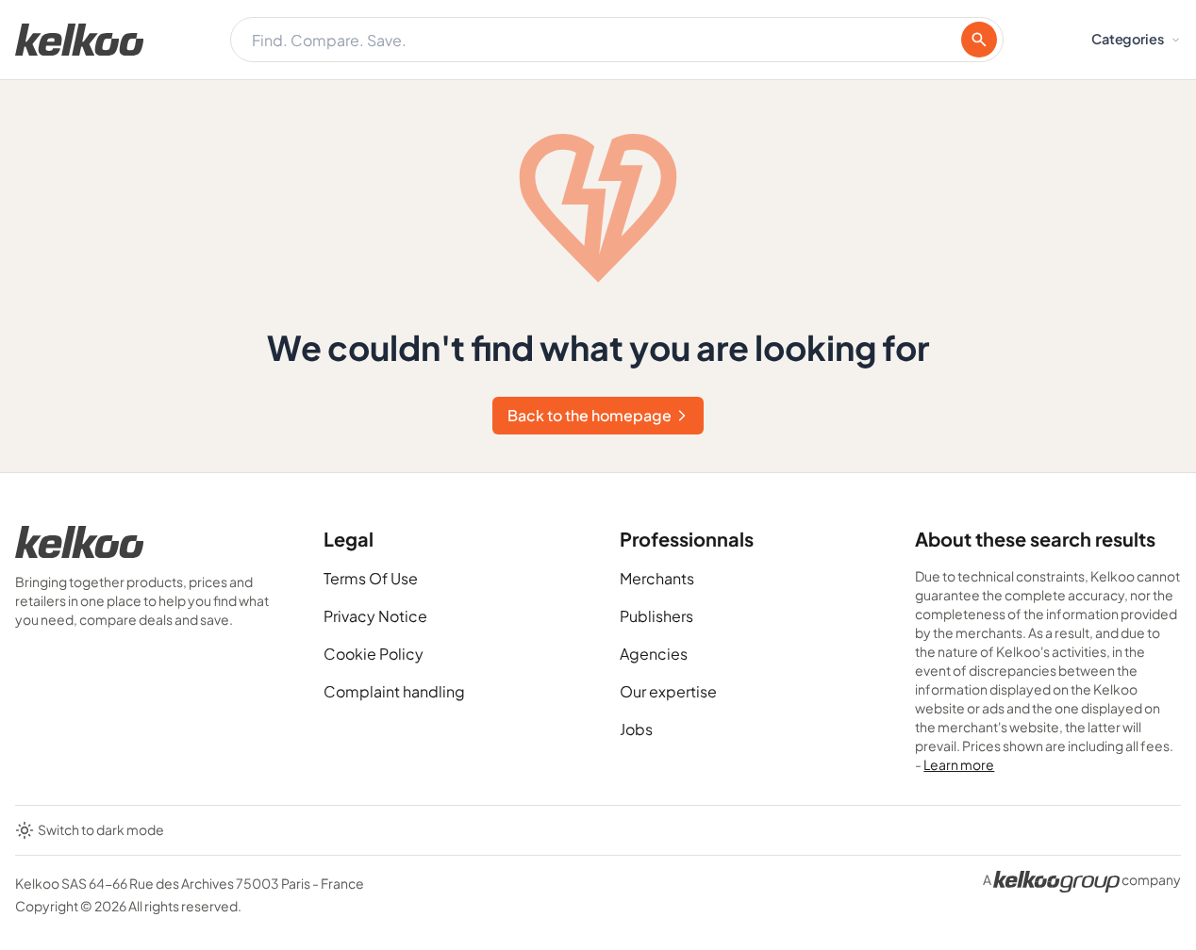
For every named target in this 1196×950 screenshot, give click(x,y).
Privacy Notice (375, 616)
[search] (979, 39)
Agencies (654, 653)
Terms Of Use (371, 578)
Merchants (657, 578)
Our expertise (668, 691)
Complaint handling (394, 691)
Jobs (636, 729)
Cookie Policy (374, 653)
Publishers (656, 616)
